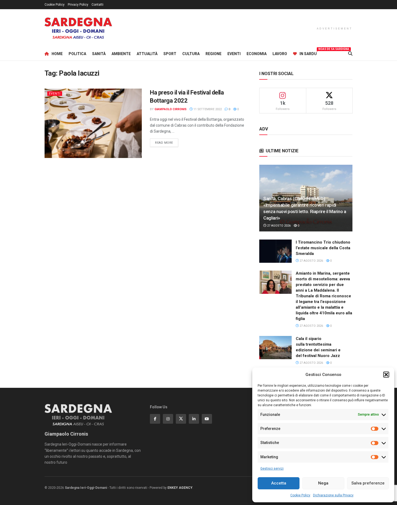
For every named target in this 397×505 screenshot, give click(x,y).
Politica (77, 54)
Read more (166, 142)
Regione (213, 54)
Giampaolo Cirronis (170, 109)
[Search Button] (350, 53)
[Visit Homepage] (78, 28)
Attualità (147, 54)
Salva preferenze (368, 483)
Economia (257, 54)
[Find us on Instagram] (168, 419)
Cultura (191, 54)
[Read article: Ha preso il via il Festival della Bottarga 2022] (93, 123)
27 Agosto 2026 (278, 225)
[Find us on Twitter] (181, 419)
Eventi (234, 54)
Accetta (278, 483)
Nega (323, 483)
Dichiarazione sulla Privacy (333, 495)
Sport (169, 54)
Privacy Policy (78, 4)
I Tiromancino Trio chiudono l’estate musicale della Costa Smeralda (323, 248)
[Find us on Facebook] (155, 419)
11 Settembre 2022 (207, 109)
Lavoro (279, 54)
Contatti (97, 4)
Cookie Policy (300, 495)
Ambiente (121, 54)
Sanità (99, 54)
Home (57, 54)
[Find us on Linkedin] (194, 419)
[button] (386, 374)
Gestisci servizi (272, 468)
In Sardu (308, 53)
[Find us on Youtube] (207, 419)
